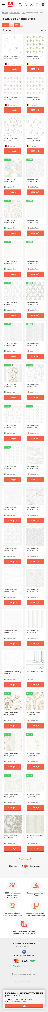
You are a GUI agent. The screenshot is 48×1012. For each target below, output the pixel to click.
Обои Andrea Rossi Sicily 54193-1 (12, 673)
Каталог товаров (15, 13)
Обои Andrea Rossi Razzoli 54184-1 (33, 550)
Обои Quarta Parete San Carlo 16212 (35, 837)
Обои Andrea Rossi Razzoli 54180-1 (10, 632)
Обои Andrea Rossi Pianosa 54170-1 (10, 345)
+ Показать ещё (24, 859)
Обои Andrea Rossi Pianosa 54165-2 (10, 468)
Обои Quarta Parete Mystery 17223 (33, 714)
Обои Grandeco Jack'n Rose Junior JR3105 (12, 139)
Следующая (35, 866)
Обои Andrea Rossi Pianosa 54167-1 (33, 386)
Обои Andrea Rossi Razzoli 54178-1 (33, 632)
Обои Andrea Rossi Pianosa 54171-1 (10, 303)
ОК (24, 1005)
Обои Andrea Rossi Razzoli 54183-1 (10, 591)
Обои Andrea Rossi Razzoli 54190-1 (33, 468)
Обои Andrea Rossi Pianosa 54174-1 (33, 180)
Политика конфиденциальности (24, 974)
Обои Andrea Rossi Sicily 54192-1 (35, 673)
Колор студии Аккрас (10, 4)
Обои (23, 13)
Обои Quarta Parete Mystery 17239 (33, 755)
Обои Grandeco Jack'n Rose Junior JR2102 (12, 98)
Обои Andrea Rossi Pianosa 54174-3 (10, 221)
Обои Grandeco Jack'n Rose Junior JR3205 (34, 139)
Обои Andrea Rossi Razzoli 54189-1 (10, 509)
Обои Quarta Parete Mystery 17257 (33, 796)
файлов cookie (21, 1001)
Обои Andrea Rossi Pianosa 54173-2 (10, 262)
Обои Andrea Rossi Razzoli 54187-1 (10, 550)
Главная (5, 13)
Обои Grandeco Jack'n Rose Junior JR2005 (12, 57)
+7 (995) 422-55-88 (24, 943)
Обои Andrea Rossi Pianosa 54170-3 (33, 345)
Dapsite (30, 982)
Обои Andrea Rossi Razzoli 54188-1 (33, 509)
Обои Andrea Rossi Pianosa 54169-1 (10, 386)
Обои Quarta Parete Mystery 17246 (11, 796)
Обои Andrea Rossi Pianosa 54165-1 (33, 427)
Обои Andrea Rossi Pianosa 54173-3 (33, 262)
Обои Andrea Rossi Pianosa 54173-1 (33, 221)
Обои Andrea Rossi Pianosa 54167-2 (10, 427)
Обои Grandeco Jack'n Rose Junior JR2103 (34, 98)
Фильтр (9, 30)
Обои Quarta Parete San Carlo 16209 (12, 837)
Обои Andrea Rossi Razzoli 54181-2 (33, 591)
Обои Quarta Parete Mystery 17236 (11, 755)
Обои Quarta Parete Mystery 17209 (11, 714)
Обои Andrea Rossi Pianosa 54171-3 (33, 303)
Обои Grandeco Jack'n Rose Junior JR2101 (34, 57)
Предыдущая (14, 866)
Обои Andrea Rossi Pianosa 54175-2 (10, 180)
